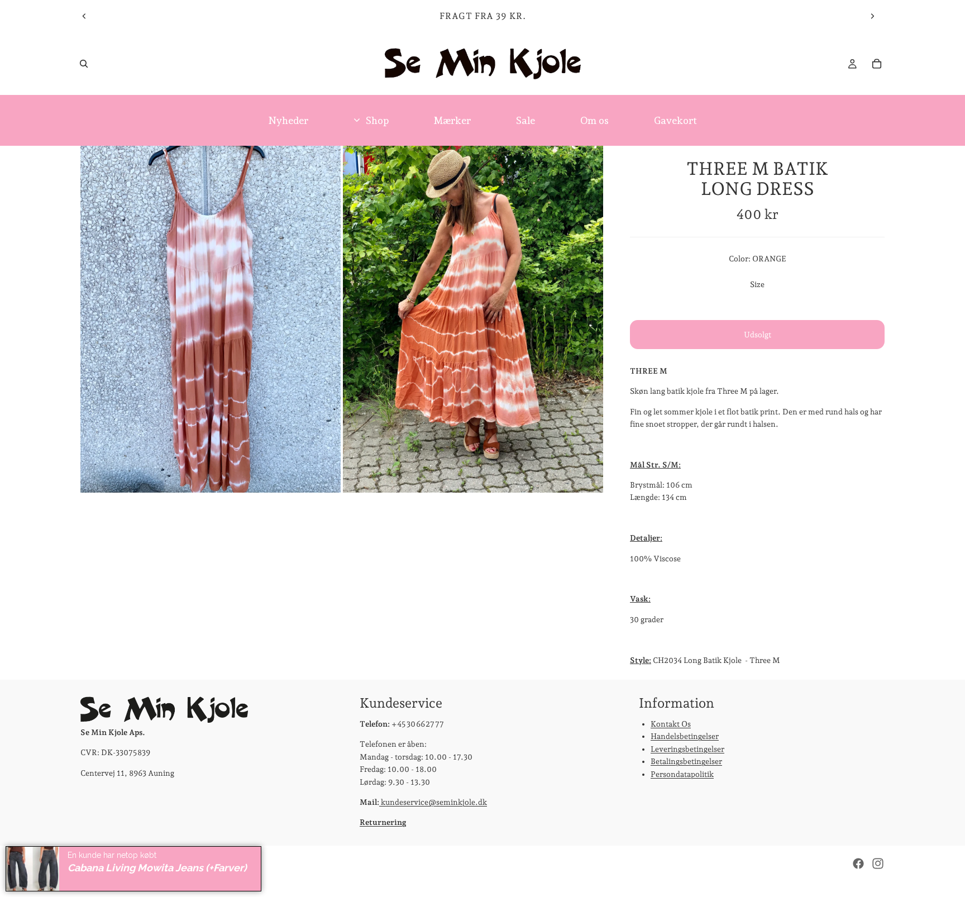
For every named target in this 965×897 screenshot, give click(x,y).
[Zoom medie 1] (210, 319)
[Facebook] (858, 863)
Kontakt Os (671, 723)
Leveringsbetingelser (687, 749)
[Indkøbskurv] (876, 63)
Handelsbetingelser (685, 736)
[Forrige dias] (84, 16)
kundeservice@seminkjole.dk (433, 802)
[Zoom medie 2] (473, 319)
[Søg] (83, 63)
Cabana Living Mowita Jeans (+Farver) (157, 868)
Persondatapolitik (682, 774)
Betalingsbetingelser (686, 761)
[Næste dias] (872, 16)
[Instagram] (878, 863)
